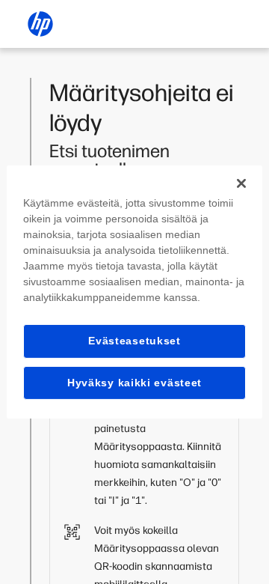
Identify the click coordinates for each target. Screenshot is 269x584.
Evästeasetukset (134, 341)
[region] (134, 292)
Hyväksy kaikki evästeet (134, 383)
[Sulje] (241, 183)
